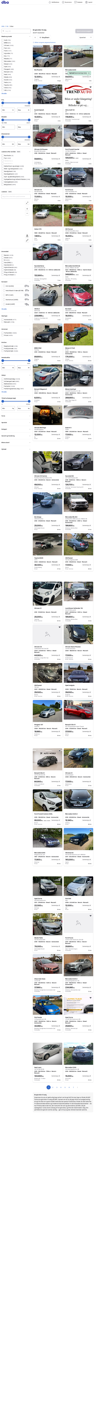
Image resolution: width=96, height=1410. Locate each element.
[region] (16, 221)
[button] (35, 37)
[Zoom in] (27, 209)
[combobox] (16, 31)
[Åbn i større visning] (27, 203)
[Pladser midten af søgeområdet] (27, 236)
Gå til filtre (4, 24)
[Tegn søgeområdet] (27, 240)
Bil (7, 26)
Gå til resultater (6, 24)
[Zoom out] (27, 213)
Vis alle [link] (4, 93)
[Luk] (89, 73)
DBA (3, 26)
